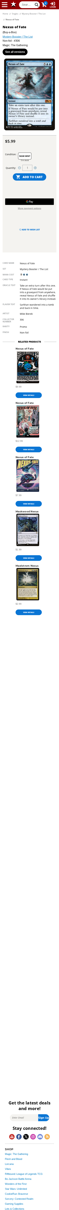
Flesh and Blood (13, 1159)
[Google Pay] (29, 201)
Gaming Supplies (14, 1204)
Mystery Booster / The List (18, 36)
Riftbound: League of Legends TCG (24, 1174)
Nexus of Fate (25, 348)
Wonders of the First (16, 1184)
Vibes (8, 1169)
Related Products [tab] (29, 341)
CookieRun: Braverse (16, 1194)
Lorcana (9, 1164)
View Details (28, 395)
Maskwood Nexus (27, 511)
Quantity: (11, 167)
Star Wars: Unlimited (16, 1189)
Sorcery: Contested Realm (19, 1199)
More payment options (29, 208)
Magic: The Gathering (16, 1154)
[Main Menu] (4, 4)
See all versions (15, 51)
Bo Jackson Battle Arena (18, 1179)
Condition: (10, 154)
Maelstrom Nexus (27, 565)
